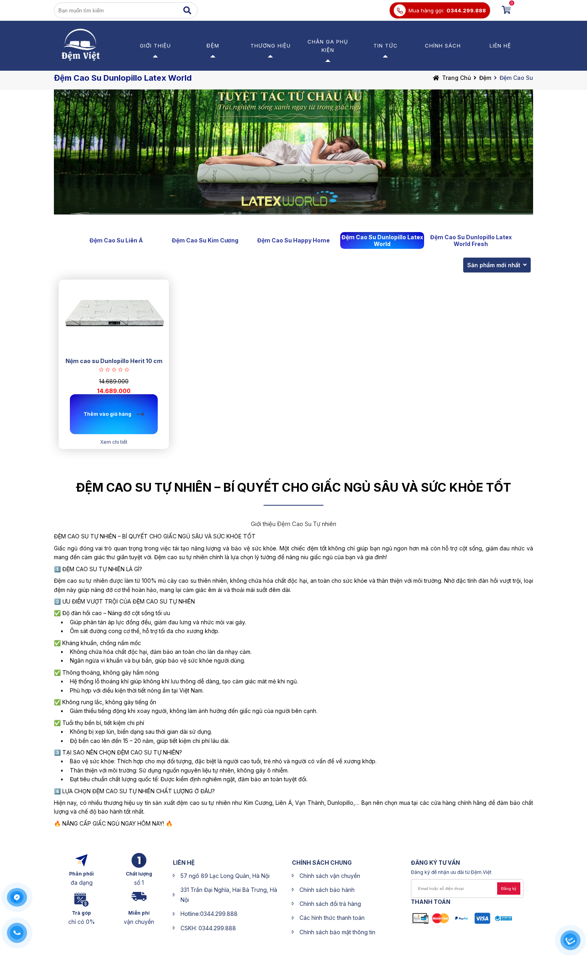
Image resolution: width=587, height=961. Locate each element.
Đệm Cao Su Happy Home (293, 240)
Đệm (212, 45)
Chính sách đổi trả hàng (330, 903)
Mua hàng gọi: (426, 10)
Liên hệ (500, 45)
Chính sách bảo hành (327, 889)
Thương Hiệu (270, 45)
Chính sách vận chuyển (329, 875)
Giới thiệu (155, 45)
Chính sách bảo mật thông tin (337, 932)
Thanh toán (430, 901)
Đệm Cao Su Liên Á (116, 240)
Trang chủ (456, 77)
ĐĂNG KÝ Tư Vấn (435, 862)
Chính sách (443, 45)
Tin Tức (385, 45)
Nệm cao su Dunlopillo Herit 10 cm (114, 360)
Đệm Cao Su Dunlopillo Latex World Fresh (471, 240)
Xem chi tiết (113, 442)
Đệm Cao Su (516, 77)
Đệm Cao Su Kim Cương (205, 240)
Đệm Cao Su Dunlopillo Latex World (382, 240)
